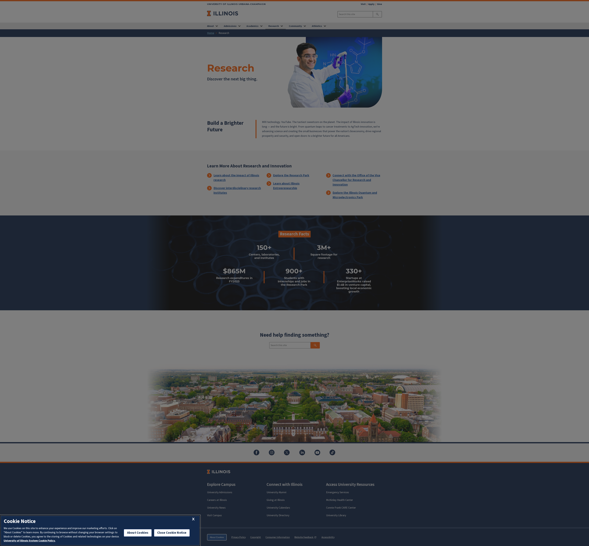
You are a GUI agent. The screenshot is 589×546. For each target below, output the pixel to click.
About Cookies (137, 532)
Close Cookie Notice (172, 532)
